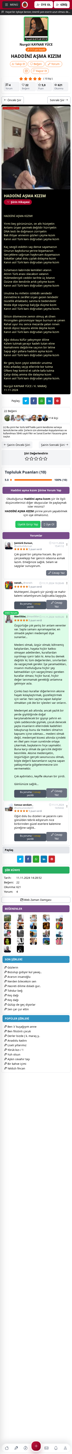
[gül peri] (10, 941)
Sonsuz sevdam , (24, 806)
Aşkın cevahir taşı (18, 1059)
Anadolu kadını (17, 1040)
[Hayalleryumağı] (7, 418)
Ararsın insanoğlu (19, 977)
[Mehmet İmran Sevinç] (45, 418)
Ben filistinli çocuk (19, 1031)
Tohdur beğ (14, 990)
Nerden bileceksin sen (21, 981)
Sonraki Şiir (57, 100)
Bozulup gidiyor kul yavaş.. (24, 972)
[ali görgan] (34, 418)
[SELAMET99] (49, 933)
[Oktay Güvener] (23, 418)
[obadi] (23, 948)
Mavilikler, (26, 616)
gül (11, 386)
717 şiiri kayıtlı (37, 49)
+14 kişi (53, 418)
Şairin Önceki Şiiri (18, 445)
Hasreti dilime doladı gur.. (24, 986)
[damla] (18, 418)
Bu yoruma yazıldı (30, 605)
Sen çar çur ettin (18, 1009)
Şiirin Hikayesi (20, 202)
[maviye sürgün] (62, 933)
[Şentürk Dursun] (10, 948)
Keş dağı (13, 995)
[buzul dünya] (23, 933)
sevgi (12, 247)
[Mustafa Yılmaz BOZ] (62, 941)
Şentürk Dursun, (23, 545)
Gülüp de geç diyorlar (21, 1004)
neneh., (23, 583)
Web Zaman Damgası (37, 900)
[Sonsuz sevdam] (29, 418)
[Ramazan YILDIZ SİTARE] (36, 941)
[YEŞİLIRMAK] (36, 933)
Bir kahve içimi (16, 1064)
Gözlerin (12, 967)
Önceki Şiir (14, 100)
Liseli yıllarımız (16, 1045)
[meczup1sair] (23, 941)
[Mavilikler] (12, 418)
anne (21, 235)
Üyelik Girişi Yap (28, 524)
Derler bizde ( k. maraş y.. (23, 1036)
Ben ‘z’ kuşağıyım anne (21, 1026)
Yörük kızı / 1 (15, 1050)
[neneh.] (62, 925)
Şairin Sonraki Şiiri (53, 445)
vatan (42, 274)
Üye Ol (49, 524)
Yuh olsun (13, 1054)
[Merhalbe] (49, 925)
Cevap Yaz (58, 573)
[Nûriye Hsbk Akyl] (49, 941)
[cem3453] (10, 933)
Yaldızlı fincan (16, 1068)
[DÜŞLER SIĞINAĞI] (39, 418)
